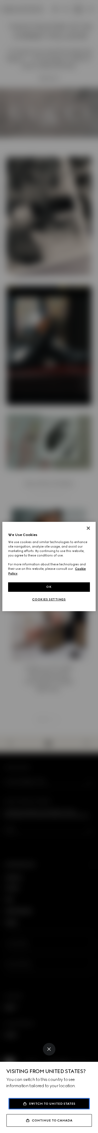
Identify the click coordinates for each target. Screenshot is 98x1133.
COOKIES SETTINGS (49, 599)
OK (48, 587)
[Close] (49, 1049)
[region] (48, 566)
